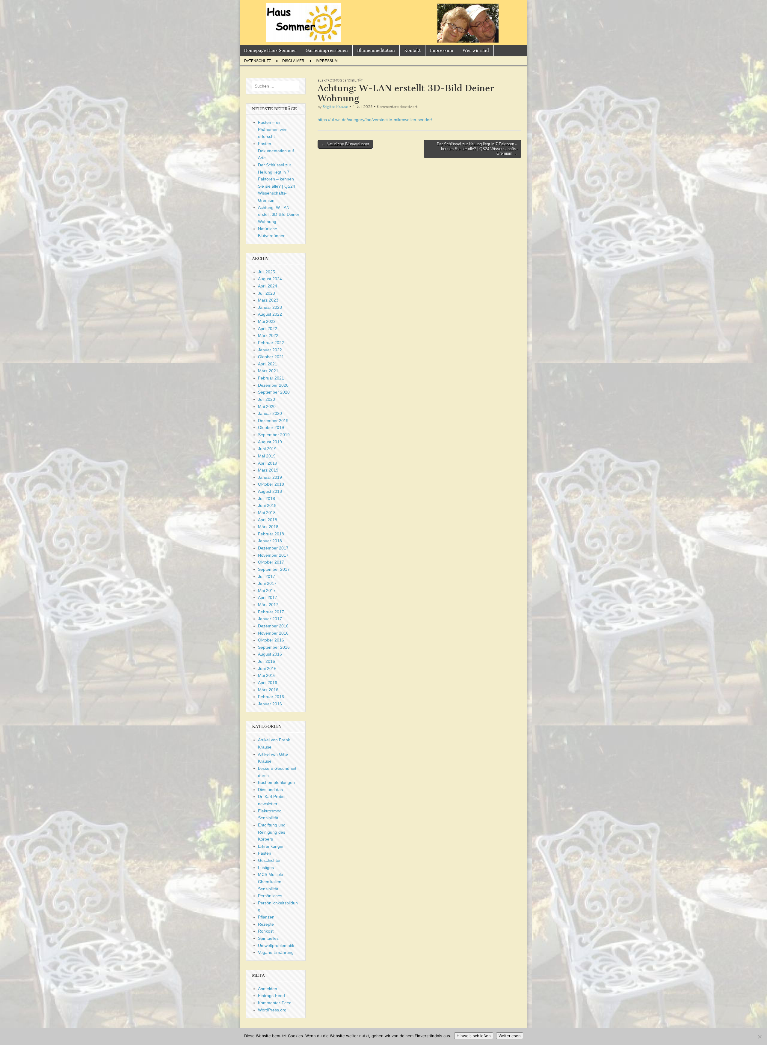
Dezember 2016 (273, 626)
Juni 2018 (267, 505)
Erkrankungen (271, 846)
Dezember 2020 (273, 385)
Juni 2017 (267, 583)
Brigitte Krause (335, 106)
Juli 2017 (266, 576)
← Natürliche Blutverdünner (345, 144)
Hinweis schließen (474, 1035)
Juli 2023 (266, 293)
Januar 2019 (270, 477)
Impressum (441, 50)
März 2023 (268, 300)
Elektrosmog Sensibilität (340, 80)
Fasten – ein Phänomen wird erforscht (273, 129)
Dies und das (270, 789)
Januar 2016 (270, 703)
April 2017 (267, 597)
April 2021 (267, 364)
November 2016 (273, 633)
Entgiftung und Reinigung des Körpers (272, 832)
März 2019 (268, 470)
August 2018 (270, 491)
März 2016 (268, 689)
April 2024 (267, 286)
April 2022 (267, 328)
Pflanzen (266, 917)
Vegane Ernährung (276, 952)
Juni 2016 (267, 668)
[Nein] (760, 1037)
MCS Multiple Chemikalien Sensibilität (270, 881)
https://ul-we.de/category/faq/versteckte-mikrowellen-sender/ (375, 119)
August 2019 (270, 441)
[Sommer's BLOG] (383, 22)
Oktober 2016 (271, 640)
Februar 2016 (271, 696)
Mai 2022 (267, 321)
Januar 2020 (270, 413)
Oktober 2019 (271, 427)
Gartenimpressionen (327, 50)
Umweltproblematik (276, 945)
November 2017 (273, 555)
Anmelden (267, 988)
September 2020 (274, 392)
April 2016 (267, 682)
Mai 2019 (267, 456)
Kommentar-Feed (275, 1002)
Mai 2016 (267, 675)
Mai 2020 (267, 406)
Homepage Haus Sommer (270, 50)
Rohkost (266, 931)
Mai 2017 (267, 590)
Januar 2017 (270, 618)
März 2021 (268, 370)
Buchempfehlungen (276, 782)
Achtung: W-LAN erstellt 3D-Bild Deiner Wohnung (278, 214)
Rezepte (266, 924)
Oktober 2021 (271, 356)
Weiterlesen (510, 1035)
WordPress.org (272, 1010)
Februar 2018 (271, 533)
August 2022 (270, 314)
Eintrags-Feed (271, 995)
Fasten (264, 853)
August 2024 (270, 278)
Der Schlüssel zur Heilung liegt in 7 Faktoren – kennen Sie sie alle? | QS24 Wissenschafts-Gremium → (477, 149)
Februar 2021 (271, 378)
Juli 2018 (266, 498)
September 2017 (274, 569)
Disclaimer (293, 61)
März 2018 (268, 526)
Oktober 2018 (271, 484)
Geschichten (270, 860)
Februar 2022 (271, 342)
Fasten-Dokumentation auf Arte (276, 150)
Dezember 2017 (273, 548)
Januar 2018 (270, 540)
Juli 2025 (266, 271)
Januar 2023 (270, 307)
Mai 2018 (267, 512)
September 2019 (274, 434)
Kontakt (412, 50)
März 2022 (268, 335)
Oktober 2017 (271, 562)
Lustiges (266, 867)
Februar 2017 (271, 611)
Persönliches (270, 895)
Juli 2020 (266, 399)
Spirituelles (268, 938)
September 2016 (274, 647)
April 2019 (267, 463)
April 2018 (267, 519)
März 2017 (268, 604)
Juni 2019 (267, 448)
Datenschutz (257, 61)
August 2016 (270, 654)
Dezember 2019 (273, 420)
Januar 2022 (270, 349)
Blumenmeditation (376, 50)
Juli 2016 (266, 661)
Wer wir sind (476, 50)
